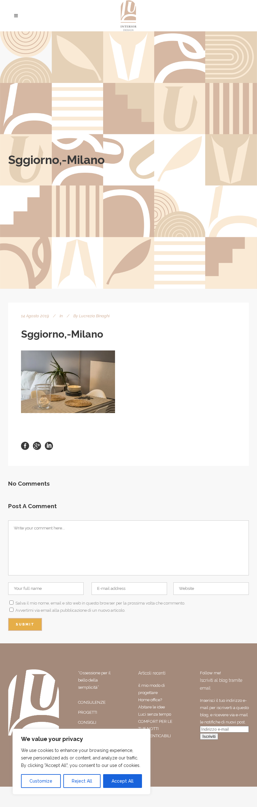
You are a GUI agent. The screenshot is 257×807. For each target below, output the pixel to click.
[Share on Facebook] (25, 445)
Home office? (150, 699)
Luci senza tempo (154, 714)
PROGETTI (87, 712)
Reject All (82, 781)
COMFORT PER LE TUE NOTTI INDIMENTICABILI (155, 728)
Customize (40, 781)
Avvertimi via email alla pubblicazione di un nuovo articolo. (70, 610)
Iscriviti (209, 736)
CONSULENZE (92, 702)
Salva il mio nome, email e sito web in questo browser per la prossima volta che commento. (100, 603)
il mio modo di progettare (151, 689)
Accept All (123, 781)
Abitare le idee (151, 707)
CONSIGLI (87, 722)
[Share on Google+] (37, 445)
